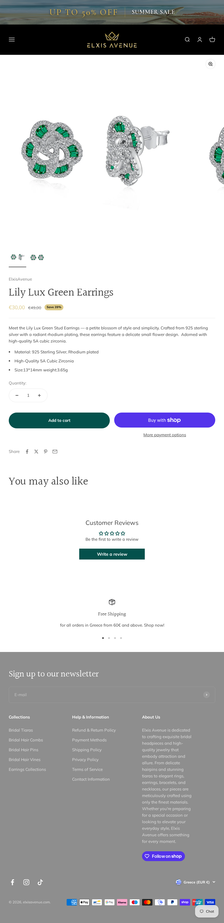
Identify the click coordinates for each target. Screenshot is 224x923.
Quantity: (17, 383)
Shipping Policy (87, 749)
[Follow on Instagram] (26, 882)
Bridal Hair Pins (23, 749)
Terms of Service (87, 769)
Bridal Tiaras (21, 730)
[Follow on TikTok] (40, 882)
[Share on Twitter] (36, 451)
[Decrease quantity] (17, 395)
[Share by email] (55, 451)
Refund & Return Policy (94, 730)
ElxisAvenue (20, 279)
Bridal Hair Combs (26, 739)
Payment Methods (89, 739)
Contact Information (91, 779)
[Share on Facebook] (27, 451)
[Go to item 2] (37, 257)
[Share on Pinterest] (45, 451)
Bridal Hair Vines (24, 759)
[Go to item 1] (17, 257)
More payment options (164, 434)
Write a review (112, 554)
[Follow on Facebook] (12, 882)
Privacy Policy (85, 759)
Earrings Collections (27, 769)
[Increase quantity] (39, 395)
